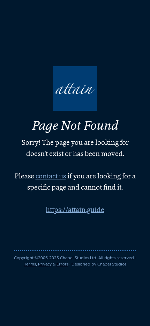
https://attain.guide (75, 209)
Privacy (45, 264)
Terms (30, 264)
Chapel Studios (111, 264)
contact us (51, 175)
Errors (62, 264)
